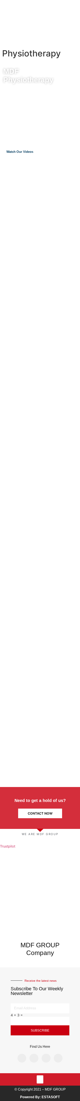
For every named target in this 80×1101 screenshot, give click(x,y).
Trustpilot (7, 846)
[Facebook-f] (21, 1058)
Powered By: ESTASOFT (40, 1097)
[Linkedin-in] (46, 1058)
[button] (40, 1079)
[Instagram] (33, 1058)
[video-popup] (46, 152)
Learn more (40, 190)
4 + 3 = (17, 1015)
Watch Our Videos (19, 151)
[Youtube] (58, 1058)
